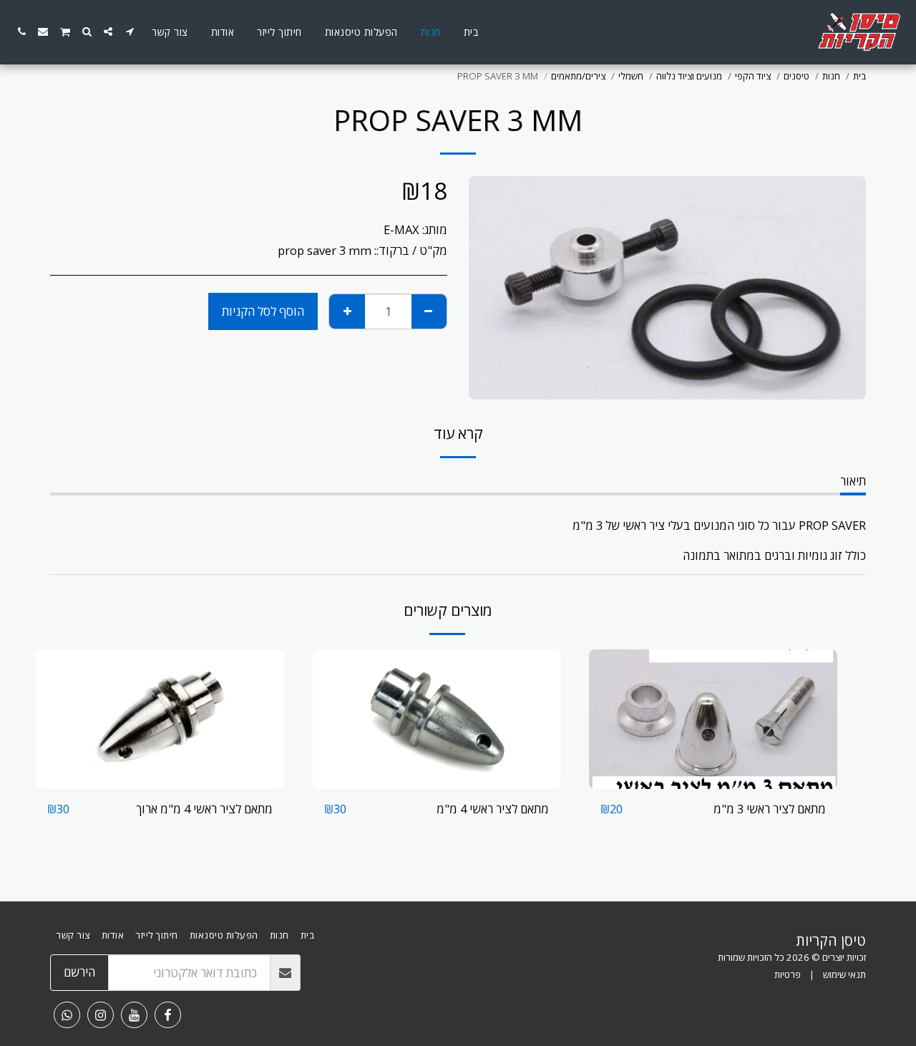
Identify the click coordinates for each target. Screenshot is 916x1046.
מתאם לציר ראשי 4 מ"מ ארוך (204, 808)
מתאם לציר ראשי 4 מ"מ (493, 808)
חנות (831, 75)
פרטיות (787, 974)
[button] (130, 31)
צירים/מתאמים (578, 75)
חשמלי (630, 75)
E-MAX (401, 229)
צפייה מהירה (713, 781)
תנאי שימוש (844, 974)
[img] (713, 719)
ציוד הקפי (753, 75)
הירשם (79, 972)
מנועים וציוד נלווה (689, 75)
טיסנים (796, 75)
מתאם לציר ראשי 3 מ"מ (769, 808)
